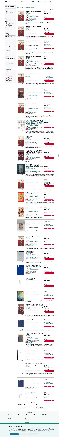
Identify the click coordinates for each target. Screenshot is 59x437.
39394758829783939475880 (34, 211)
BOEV (31, 327)
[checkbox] (5, 11)
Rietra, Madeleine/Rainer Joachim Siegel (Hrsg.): (32, 153)
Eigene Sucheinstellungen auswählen (41, 408)
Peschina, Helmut (37, 92)
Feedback (58, 155)
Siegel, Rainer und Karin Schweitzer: (31, 193)
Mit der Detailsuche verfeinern (29, 7)
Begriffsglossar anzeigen (39, 407)
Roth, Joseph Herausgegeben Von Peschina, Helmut (33, 90)
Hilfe (52, 1)
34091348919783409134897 (34, 269)
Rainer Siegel (27, 42)
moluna (29, 142)
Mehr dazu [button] (6, 81)
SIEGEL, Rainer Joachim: (29, 393)
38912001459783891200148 (34, 322)
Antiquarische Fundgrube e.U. (32, 171)
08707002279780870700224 (34, 125)
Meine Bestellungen (10, 419)
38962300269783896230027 (34, 227)
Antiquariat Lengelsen (31, 157)
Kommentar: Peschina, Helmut (36, 91)
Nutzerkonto (44, 1)
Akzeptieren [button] (14, 434)
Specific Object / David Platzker (32, 127)
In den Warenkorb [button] (49, 19)
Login (41, 1)
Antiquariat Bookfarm (31, 257)
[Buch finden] (33, 1)
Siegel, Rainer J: (27, 335)
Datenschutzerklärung (27, 419)
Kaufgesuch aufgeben (21, 408)
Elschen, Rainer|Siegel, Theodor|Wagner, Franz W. (33, 266)
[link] (53, 9)
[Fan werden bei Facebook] (42, 416)
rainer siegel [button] (21, 7)
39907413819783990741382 (34, 294)
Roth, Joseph (33, 92)
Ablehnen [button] (23, 434)
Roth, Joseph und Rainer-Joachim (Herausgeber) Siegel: (34, 166)
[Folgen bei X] (42, 418)
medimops (29, 18)
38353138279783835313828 (34, 95)
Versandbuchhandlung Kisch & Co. (32, 63)
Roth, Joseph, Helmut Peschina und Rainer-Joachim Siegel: (34, 307)
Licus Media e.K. (30, 370)
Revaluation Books (30, 97)
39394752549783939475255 (34, 196)
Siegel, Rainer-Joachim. (29, 279)
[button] (14, 8)
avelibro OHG (30, 340)
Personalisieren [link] (33, 434)
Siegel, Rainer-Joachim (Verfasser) (30, 380)
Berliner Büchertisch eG (31, 312)
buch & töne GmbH (30, 198)
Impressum (26, 418)
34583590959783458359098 (34, 16)
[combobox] (23, 1)
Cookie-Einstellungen (44, 430)
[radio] (5, 33)
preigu (29, 243)
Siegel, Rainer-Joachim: (29, 252)
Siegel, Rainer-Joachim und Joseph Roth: (31, 365)
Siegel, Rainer (27, 13)
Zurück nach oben (29, 412)
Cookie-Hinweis (27, 422)
